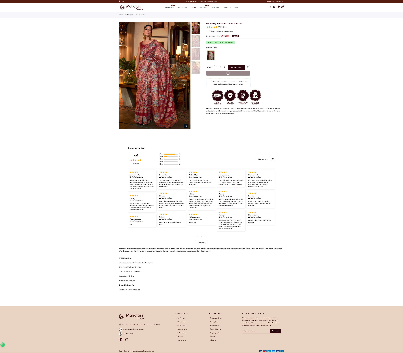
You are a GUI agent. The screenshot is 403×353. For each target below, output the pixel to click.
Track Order (270, 1)
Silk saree (180, 336)
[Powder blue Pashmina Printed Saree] (211, 55)
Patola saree (181, 322)
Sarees (193, 7)
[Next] (186, 64)
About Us (213, 340)
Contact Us (279, 1)
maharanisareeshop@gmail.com (133, 329)
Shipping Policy (215, 333)
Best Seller (215, 7)
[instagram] (127, 339)
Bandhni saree (181, 340)
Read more (238, 113)
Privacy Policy (214, 322)
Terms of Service (215, 329)
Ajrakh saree (181, 325)
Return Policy (214, 325)
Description (201, 242)
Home (121, 14)
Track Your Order (216, 318)
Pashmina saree (182, 329)
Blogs (236, 7)
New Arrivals (169, 6)
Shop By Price (182, 7)
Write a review (262, 159)
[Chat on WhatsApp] (2, 344)
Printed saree (181, 333)
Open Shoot (204, 6)
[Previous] (122, 64)
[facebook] (122, 339)
